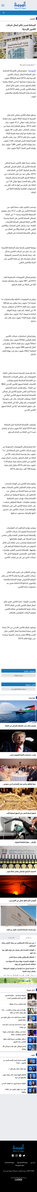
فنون (33, 1054)
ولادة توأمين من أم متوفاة (18, 1003)
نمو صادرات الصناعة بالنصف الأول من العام (21, 929)
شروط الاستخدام (9, 1162)
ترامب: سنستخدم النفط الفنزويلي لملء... (22, 754)
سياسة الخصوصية (22, 1162)
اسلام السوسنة (20, 1165)
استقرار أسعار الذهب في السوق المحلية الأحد (21, 812)
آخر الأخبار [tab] (28, 937)
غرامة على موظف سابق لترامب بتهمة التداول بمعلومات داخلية (14, 1033)
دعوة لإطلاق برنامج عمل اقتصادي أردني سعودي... (19, 783)
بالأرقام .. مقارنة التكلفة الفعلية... (25, 842)
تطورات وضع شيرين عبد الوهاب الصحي (14, 1083)
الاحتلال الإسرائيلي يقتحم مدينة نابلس (21, 956)
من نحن (33, 1162)
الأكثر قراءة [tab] (11, 937)
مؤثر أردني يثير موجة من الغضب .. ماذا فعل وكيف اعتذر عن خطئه (14, 1011)
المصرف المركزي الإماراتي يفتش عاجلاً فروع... (21, 871)
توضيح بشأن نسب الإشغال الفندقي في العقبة (20, 725)
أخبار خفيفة (31, 989)
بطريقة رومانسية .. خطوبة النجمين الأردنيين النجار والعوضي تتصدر (15, 996)
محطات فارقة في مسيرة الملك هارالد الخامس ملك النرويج (14, 1040)
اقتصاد (32, 18)
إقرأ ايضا (32, 697)
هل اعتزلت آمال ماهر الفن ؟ (17, 1068)
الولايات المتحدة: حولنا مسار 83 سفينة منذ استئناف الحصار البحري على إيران (21, 962)
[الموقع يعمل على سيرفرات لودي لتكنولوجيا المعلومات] (18, 1179)
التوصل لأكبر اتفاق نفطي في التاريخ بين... (22, 900)
